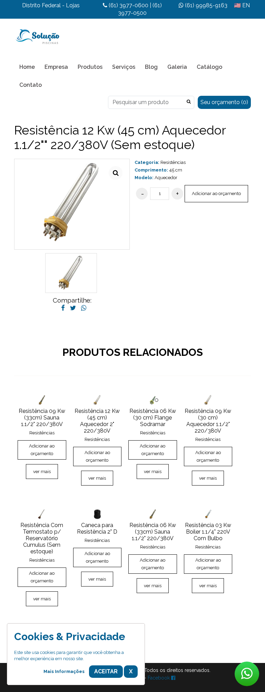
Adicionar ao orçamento (216, 193)
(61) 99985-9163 (205, 5)
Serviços (123, 67)
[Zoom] (115, 173)
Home (27, 67)
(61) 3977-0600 (127, 5)
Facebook (159, 678)
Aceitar (106, 671)
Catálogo (209, 67)
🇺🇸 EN (242, 5)
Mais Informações (64, 671)
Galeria (177, 67)
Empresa (56, 67)
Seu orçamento (224, 102)
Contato (30, 85)
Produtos (90, 67)
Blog (151, 67)
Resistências (173, 162)
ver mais (42, 471)
